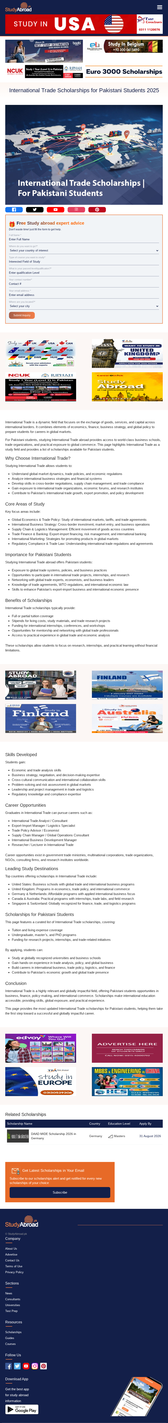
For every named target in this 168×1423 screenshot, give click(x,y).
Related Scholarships (25, 1114)
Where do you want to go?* (23, 246)
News (8, 1293)
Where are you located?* (22, 302)
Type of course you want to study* (27, 257)
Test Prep (11, 1311)
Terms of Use (13, 1266)
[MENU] (160, 7)
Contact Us (12, 1260)
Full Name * (15, 235)
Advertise (11, 1254)
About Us (11, 1248)
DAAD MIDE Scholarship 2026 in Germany (53, 1136)
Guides (9, 1338)
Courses (10, 1344)
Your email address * (20, 291)
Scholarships (13, 1332)
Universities (12, 1305)
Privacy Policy (14, 1272)
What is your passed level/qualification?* (30, 268)
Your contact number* (20, 279)
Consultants (12, 1299)
